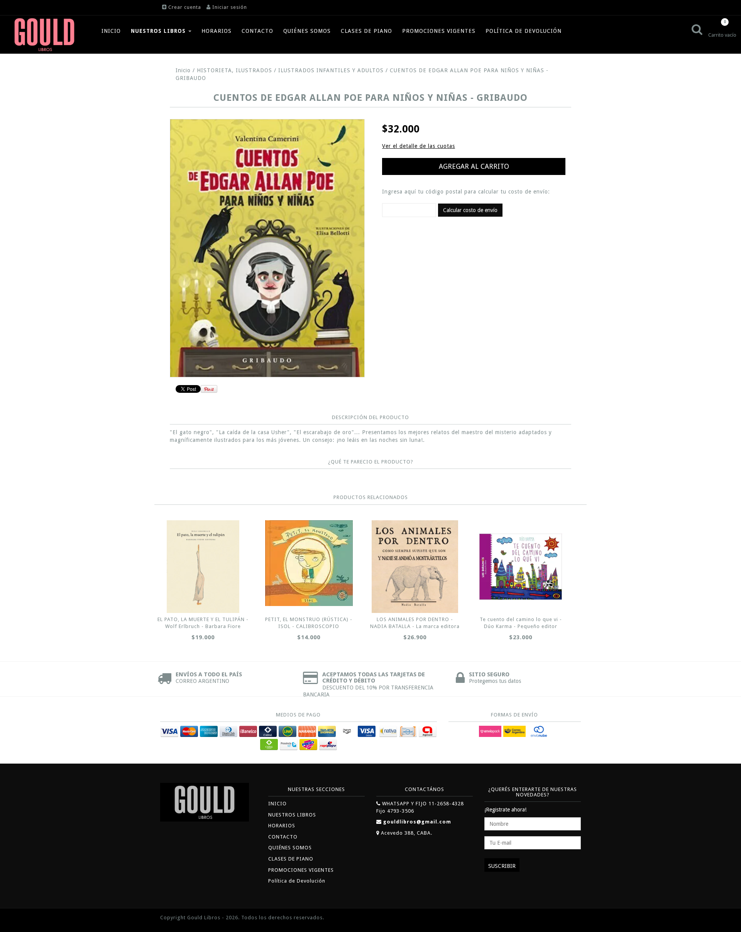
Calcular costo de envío (470, 210)
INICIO (111, 31)
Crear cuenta (184, 7)
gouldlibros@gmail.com (417, 822)
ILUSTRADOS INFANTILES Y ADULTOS (331, 70)
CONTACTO (257, 31)
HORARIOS (216, 31)
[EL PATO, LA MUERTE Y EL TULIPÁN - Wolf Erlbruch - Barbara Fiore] (203, 566)
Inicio (183, 70)
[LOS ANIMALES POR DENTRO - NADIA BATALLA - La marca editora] (415, 566)
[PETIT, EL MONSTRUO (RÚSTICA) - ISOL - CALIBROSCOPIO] (308, 563)
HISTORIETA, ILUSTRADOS (235, 70)
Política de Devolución (524, 31)
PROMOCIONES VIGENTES (438, 31)
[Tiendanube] (563, 918)
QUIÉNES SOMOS (307, 31)
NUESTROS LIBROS (159, 31)
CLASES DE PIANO (366, 31)
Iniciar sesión (229, 7)
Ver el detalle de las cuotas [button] (418, 146)
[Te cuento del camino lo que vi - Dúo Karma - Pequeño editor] (520, 566)
